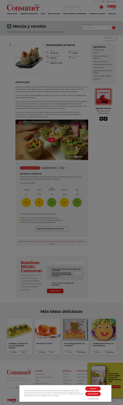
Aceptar (93, 389)
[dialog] (65, 393)
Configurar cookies (93, 398)
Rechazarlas (93, 394)
